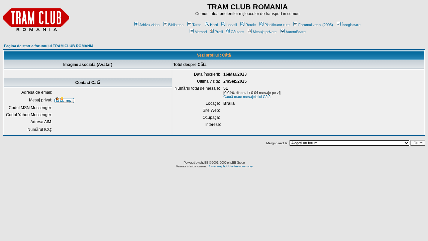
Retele (250, 25)
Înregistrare (351, 25)
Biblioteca (176, 25)
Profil (219, 32)
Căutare (237, 32)
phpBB (203, 162)
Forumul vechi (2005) (315, 25)
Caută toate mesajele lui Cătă (247, 97)
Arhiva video (149, 25)
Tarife (196, 25)
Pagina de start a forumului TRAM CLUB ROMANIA (49, 46)
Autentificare (296, 32)
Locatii (231, 25)
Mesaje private (265, 32)
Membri (201, 32)
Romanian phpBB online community (230, 166)
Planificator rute (277, 25)
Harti (214, 25)
